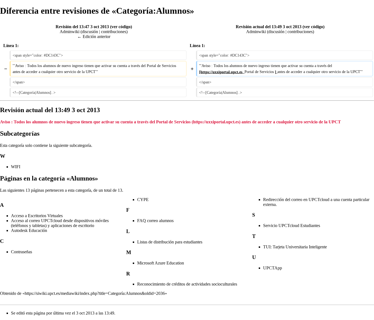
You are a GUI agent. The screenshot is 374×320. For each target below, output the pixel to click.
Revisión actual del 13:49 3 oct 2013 (268, 26)
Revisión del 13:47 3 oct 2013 (82, 26)
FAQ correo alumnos (155, 220)
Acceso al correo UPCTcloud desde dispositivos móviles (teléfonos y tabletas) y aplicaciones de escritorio (60, 223)
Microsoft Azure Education (160, 263)
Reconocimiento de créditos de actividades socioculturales (187, 284)
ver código (121, 26)
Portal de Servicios (174, 122)
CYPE (143, 199)
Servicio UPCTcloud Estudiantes (291, 225)
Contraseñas (21, 251)
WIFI (15, 166)
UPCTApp (272, 268)
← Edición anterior (93, 36)
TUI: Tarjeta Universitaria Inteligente (295, 247)
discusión (90, 31)
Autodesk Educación (29, 230)
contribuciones (113, 31)
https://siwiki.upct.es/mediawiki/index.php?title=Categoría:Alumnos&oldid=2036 (95, 293)
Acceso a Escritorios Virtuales (37, 215)
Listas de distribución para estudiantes (169, 242)
